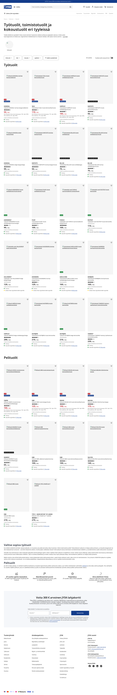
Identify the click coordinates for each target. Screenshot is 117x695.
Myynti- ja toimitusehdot (38, 651)
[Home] (8, 7)
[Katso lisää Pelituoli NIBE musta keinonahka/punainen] (72, 438)
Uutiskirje (62, 654)
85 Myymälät (46, 345)
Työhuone (6, 651)
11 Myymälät (46, 469)
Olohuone (6, 654)
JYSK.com (62, 641)
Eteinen (6, 645)
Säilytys (6, 661)
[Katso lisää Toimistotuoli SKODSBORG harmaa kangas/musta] (44, 257)
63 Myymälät (74, 415)
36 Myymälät (18, 121)
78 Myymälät (18, 233)
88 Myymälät (46, 233)
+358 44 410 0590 (101, 657)
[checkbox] (29, 617)
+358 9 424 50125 (101, 647)
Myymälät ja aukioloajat (38, 641)
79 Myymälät (74, 175)
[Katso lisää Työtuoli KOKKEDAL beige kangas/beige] (16, 144)
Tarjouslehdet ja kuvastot (38, 648)
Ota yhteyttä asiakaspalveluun (40, 638)
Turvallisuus (63, 677)
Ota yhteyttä (91, 651)
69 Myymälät (74, 345)
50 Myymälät (46, 526)
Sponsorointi (63, 664)
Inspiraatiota (63, 658)
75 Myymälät (102, 469)
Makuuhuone (7, 638)
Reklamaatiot (35, 661)
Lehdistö (62, 645)
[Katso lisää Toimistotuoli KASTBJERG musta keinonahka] (44, 314)
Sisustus (6, 671)
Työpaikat (62, 648)
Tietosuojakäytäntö (53, 621)
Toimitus (34, 654)
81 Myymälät (102, 176)
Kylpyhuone (7, 648)
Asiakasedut (63, 651)
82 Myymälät (46, 175)
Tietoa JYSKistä (64, 638)
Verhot (5, 664)
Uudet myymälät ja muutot (67, 668)
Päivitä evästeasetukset (38, 671)
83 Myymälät (102, 119)
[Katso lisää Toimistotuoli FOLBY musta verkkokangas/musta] (44, 200)
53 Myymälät (18, 345)
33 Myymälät (46, 121)
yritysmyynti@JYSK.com (97, 649)
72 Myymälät (18, 417)
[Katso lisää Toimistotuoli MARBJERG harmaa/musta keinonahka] (100, 257)
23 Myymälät (74, 123)
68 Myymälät (102, 232)
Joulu (5, 641)
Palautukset (35, 658)
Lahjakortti (34, 645)
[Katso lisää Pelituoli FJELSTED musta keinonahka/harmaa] (100, 438)
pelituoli (84, 566)
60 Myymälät (102, 415)
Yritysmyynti (63, 661)
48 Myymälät (74, 290)
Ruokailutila (7, 658)
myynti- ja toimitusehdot (55, 620)
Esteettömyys (63, 674)
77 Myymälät (18, 175)
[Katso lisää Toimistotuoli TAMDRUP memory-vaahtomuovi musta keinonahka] (100, 314)
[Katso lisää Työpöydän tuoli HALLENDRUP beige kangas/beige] (16, 257)
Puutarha (6, 668)
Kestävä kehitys (64, 671)
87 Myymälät (74, 469)
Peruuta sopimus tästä (38, 668)
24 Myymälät (74, 233)
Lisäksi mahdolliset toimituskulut (11, 117)
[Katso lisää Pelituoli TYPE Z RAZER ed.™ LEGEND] (44, 495)
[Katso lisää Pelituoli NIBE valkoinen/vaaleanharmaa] (44, 438)
